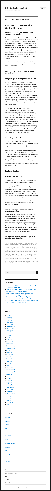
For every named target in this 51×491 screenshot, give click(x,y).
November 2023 (10, 371)
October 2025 (10, 330)
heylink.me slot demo (18, 254)
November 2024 (10, 348)
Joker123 (7, 454)
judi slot (7, 439)
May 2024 (9, 359)
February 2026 (10, 322)
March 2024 (9, 363)
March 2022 (9, 402)
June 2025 (9, 337)
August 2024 (9, 354)
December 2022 (10, 391)
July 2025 (8, 335)
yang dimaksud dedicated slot (22, 262)
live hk (7, 424)
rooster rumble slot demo (22, 257)
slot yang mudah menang (29, 261)
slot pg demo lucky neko (18, 261)
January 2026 (9, 324)
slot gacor (7, 447)
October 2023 (9, 372)
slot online (8, 435)
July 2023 (8, 378)
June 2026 (9, 317)
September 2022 (10, 397)
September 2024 (10, 352)
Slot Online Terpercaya (11, 473)
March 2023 (9, 385)
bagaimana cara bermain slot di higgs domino (17, 245)
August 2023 (9, 376)
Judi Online (8, 470)
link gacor (7, 417)
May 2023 (9, 382)
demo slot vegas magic (13, 252)
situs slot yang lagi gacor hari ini (27, 258)
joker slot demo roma (27, 254)
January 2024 (9, 367)
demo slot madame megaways (27, 251)
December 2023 (10, 369)
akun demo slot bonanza (29, 243)
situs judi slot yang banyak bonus (12, 258)
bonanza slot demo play (21, 247)
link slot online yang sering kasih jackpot (17, 255)
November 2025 (10, 328)
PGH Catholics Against (16, 8)
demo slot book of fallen (27, 250)
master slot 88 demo (30, 255)
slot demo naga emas (14, 259)
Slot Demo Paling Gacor (17, 243)
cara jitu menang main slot (32, 247)
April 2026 (9, 320)
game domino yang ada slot (25, 252)
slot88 (6, 428)
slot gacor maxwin (10, 443)
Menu (43, 8)
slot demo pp (31, 259)
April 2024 (9, 361)
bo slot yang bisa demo (10, 247)
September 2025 (10, 332)
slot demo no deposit (23, 259)
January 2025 (9, 345)
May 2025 (9, 339)
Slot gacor (7, 461)
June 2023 (9, 380)
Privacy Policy (8, 483)
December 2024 (10, 346)
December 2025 (10, 326)
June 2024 (9, 358)
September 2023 (10, 374)
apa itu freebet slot (28, 244)
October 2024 (10, 350)
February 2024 (10, 365)
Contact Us (8, 479)
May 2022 (9, 398)
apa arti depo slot (20, 244)
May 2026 (9, 319)
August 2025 (9, 333)
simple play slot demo (33, 257)
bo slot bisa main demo (32, 245)
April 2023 (9, 384)
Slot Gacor (8, 432)
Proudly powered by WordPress (29, 487)
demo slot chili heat (15, 251)
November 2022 (10, 393)
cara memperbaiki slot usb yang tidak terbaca (15, 248)
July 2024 (8, 356)
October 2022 (10, 395)
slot (6, 450)
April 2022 (9, 400)
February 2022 (10, 404)
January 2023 (9, 389)
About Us (7, 476)
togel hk (7, 421)
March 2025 (9, 341)
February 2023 (10, 387)
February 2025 (10, 343)
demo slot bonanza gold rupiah (15, 250)
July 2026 (8, 315)
